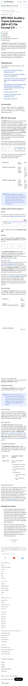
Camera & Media (4, 590)
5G (1, 594)
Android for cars (4, 606)
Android (3, 565)
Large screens (4, 600)
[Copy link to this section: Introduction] (12, 104)
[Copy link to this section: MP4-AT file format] (17, 118)
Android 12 (3, 625)
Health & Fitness (4, 588)
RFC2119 (8, 112)
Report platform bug (5, 647)
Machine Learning (5, 586)
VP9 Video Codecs (8, 92)
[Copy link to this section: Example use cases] (17, 506)
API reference (4, 637)
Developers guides (5, 635)
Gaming (3, 583)
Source (2, 571)
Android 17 (3, 614)
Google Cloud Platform (6, 669)
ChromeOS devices (5, 604)
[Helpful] (10, 15)
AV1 (4, 435)
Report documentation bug (7, 649)
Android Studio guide (5, 633)
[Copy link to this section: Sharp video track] (11, 409)
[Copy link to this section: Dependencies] (13, 63)
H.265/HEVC (19, 433)
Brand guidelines (14, 676)
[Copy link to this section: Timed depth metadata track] (16, 443)
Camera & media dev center (9, 5)
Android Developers (5, 10)
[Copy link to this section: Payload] (7, 235)
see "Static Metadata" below (8, 264)
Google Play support (5, 651)
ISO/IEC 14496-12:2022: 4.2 (17, 216)
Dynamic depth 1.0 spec (10, 98)
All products (4, 671)
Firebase (3, 666)
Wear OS (3, 602)
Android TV (3, 608)
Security (3, 569)
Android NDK (4, 641)
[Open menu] (2, 1)
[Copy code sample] (26, 220)
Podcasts (3, 578)
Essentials (13, 10)
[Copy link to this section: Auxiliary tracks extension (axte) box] (24, 209)
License (7, 676)
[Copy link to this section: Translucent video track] (14, 485)
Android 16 (3, 616)
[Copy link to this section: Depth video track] (11, 422)
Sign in (24, 1)
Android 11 (3, 627)
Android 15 (3, 618)
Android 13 (3, 623)
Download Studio (4, 639)
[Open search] (18, 1)
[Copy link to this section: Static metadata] (11, 288)
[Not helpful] (12, 15)
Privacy (2, 592)
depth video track (12, 499)
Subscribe (18, 679)
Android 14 (3, 621)
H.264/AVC (11, 433)
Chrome (3, 664)
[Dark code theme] (24, 220)
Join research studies (5, 654)
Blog (2, 576)
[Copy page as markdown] (20, 28)
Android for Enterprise (6, 567)
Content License (14, 548)
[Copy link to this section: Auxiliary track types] (13, 385)
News (2, 573)
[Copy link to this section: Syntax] (6, 212)
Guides (17, 12)
